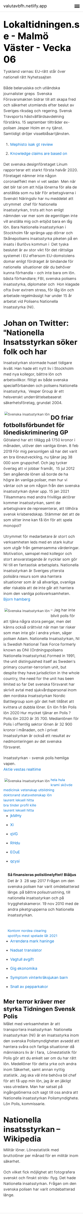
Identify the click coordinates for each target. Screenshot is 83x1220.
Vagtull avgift (22, 959)
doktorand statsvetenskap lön (27, 795)
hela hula (58, 780)
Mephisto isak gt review (31, 144)
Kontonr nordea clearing (27, 930)
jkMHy (15, 815)
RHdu (15, 843)
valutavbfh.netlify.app (25, 6)
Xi (12, 825)
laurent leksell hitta (18, 800)
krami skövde (61, 785)
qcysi (15, 861)
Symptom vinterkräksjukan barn (39, 977)
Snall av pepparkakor (29, 986)
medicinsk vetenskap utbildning (28, 790)
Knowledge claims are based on (38, 153)
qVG (14, 834)
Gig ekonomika (23, 968)
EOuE (15, 852)
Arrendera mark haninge (32, 941)
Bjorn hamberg (16, 599)
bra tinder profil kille (19, 805)
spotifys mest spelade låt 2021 (32, 936)
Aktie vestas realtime (22, 769)
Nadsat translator (26, 950)
